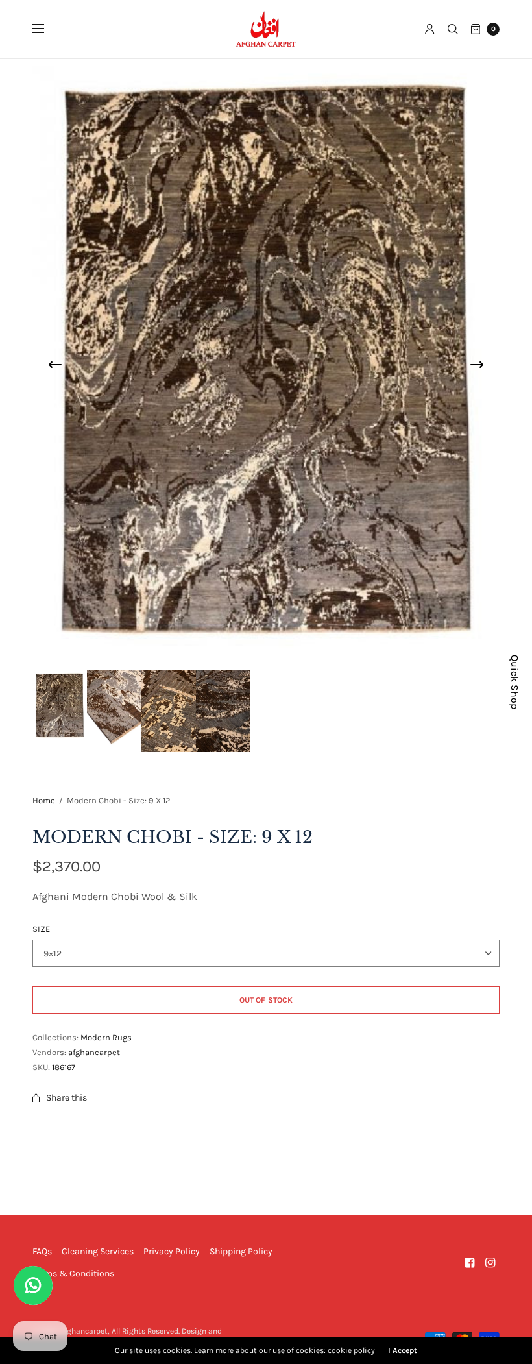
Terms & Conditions (73, 1273)
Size (41, 929)
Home (43, 800)
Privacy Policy (171, 1251)
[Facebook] (470, 1263)
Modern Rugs (106, 1037)
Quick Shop (515, 682)
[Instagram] (490, 1263)
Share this (66, 1097)
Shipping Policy (241, 1251)
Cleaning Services (98, 1251)
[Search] (453, 29)
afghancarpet (94, 1052)
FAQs (42, 1251)
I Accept (402, 1350)
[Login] (430, 29)
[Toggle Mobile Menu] (46, 29)
